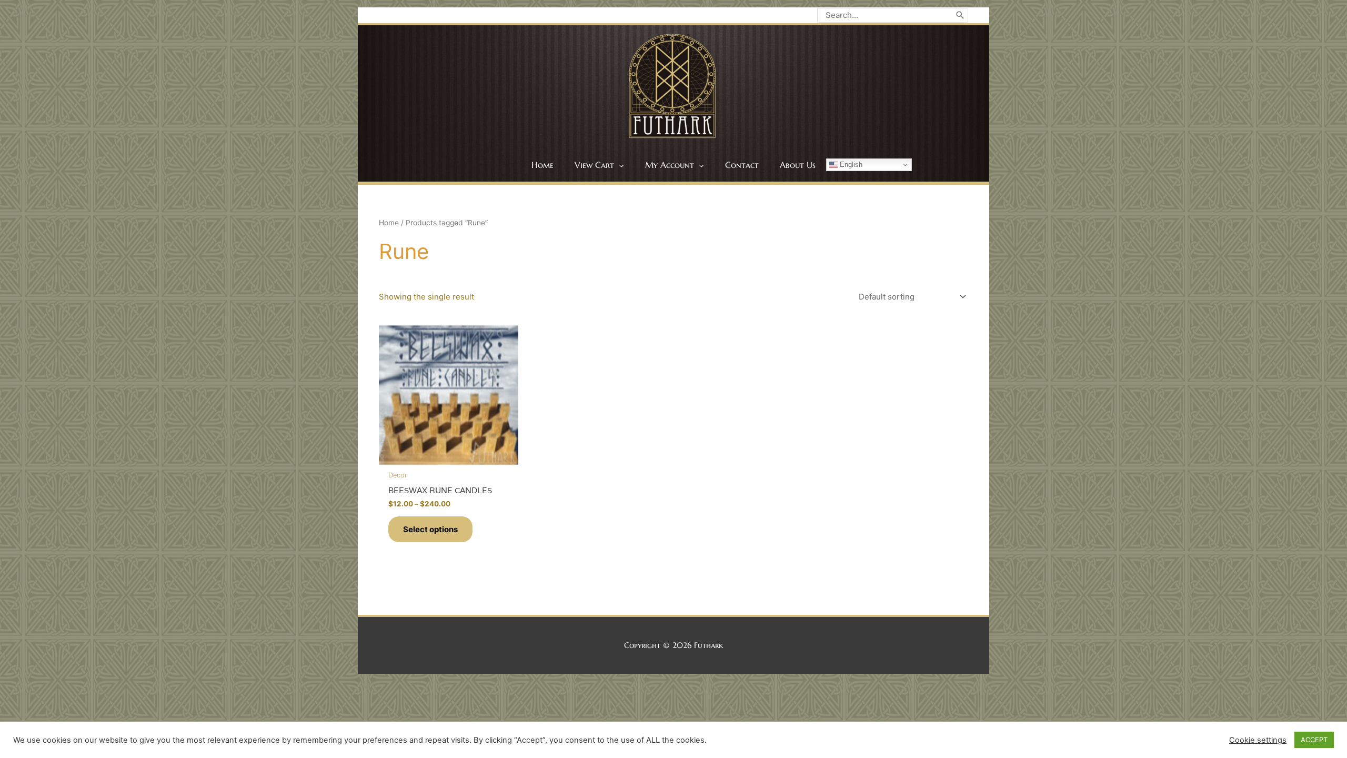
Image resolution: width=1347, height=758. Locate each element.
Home (389, 222)
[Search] (960, 15)
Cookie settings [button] (1257, 740)
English (850, 164)
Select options (430, 529)
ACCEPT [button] (1314, 739)
